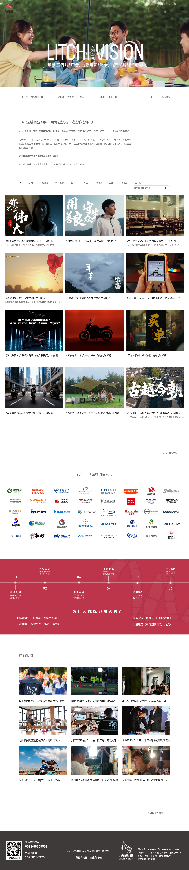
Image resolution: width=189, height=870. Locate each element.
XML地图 (151, 859)
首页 (69, 851)
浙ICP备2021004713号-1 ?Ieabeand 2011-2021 (160, 849)
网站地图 (142, 859)
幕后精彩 (96, 851)
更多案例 (169, 453)
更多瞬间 (155, 813)
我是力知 (77, 851)
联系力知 (106, 851)
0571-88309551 (36, 846)
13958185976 (35, 857)
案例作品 (86, 851)
